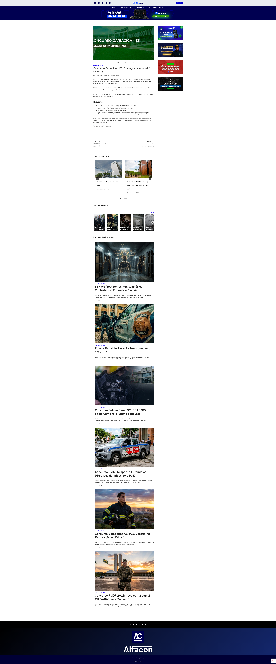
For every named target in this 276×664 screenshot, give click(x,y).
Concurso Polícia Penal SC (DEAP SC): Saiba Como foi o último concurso (121, 412)
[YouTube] (95, 3)
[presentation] (108, 169)
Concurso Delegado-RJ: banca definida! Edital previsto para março (141, 144)
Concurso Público (98, 65)
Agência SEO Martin (138, 661)
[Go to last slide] (97, 178)
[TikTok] (106, 3)
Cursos (179, 3)
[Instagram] (110, 3)
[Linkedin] (102, 3)
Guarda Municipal (98, 126)
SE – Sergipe (108, 126)
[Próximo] (150, 178)
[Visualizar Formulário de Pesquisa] (168, 7)
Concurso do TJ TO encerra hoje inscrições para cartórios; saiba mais (137, 185)
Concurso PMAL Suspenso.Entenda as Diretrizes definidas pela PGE (120, 474)
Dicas (148, 7)
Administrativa (123, 7)
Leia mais (98, 300)
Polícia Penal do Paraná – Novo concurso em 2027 (122, 350)
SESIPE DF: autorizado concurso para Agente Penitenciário (106, 144)
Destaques (162, 7)
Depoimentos (140, 7)
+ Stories (151, 212)
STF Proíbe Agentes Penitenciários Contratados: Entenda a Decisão (118, 288)
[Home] (93, 63)
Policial (114, 7)
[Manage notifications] (272, 661)
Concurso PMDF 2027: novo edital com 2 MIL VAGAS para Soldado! (122, 597)
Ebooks (155, 7)
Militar (132, 7)
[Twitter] (133, 624)
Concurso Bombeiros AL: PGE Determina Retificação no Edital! (122, 536)
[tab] (120, 198)
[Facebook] (99, 3)
